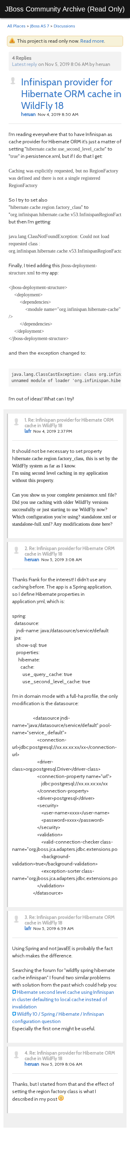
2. (26, 548)
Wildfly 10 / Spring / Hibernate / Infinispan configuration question (58, 1017)
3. (26, 917)
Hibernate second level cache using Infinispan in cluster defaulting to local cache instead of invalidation (63, 999)
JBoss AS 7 (39, 25)
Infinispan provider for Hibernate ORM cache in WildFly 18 (71, 93)
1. (26, 420)
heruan (28, 114)
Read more (92, 41)
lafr (28, 431)
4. (26, 1053)
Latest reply (24, 64)
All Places (16, 25)
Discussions (64, 25)
